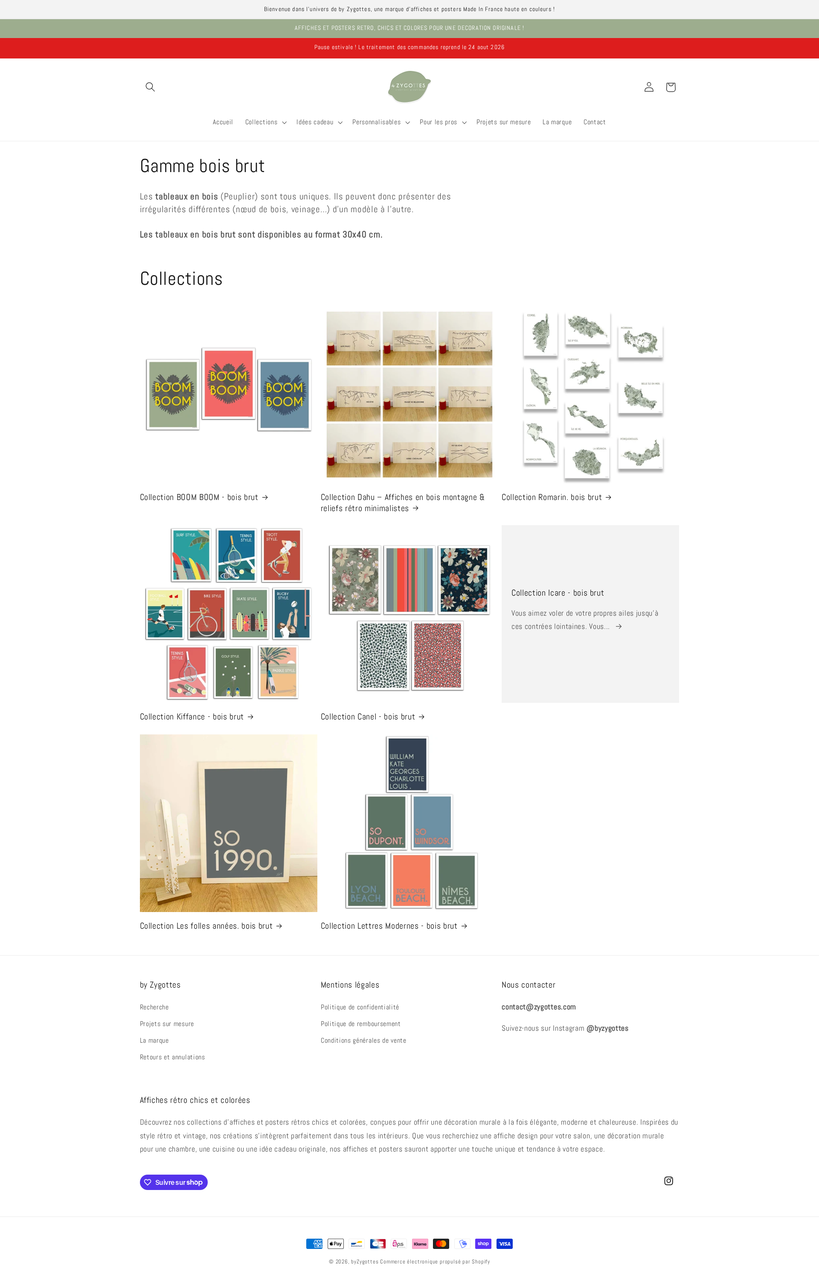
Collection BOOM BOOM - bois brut (199, 496)
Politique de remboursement (361, 1023)
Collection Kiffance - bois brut (192, 716)
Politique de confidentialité (360, 1007)
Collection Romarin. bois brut (552, 496)
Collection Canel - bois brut (368, 716)
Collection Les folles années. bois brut (206, 925)
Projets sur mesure (167, 1023)
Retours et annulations (172, 1057)
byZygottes (364, 1261)
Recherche (154, 1007)
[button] (151, 87)
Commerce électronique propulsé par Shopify (435, 1261)
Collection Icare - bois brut (557, 593)
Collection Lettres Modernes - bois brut (389, 925)
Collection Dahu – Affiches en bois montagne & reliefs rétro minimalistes (403, 502)
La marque (154, 1040)
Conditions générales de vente (364, 1040)
